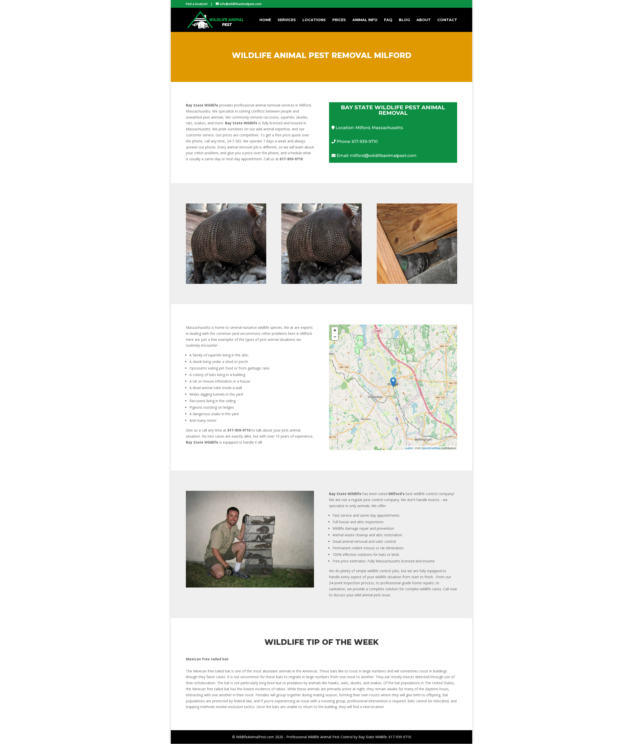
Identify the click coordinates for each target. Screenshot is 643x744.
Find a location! (196, 4)
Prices (339, 20)
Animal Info (365, 20)
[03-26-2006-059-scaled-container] (250, 586)
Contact (447, 20)
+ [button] (335, 330)
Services (287, 20)
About (423, 20)
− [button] (335, 336)
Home (265, 20)
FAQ (388, 20)
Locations (314, 20)
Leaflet (409, 448)
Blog (404, 20)
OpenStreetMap (431, 448)
